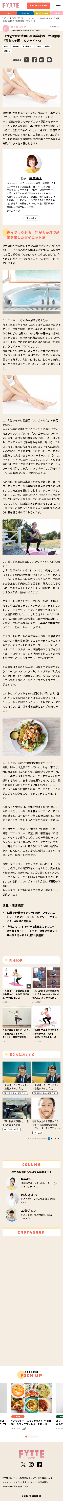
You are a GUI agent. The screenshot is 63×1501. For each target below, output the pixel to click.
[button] (26, 1437)
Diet (8, 13)
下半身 (16, 46)
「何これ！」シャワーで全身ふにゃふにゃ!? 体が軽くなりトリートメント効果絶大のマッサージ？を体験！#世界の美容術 (32, 931)
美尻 (39, 46)
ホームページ (13, 210)
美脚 (48, 46)
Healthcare (42, 13)
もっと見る (31, 218)
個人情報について (45, 1478)
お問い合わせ (8, 1486)
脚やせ (7, 51)
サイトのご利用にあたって (25, 1478)
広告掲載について (46, 1482)
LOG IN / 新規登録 (38, 5)
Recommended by (37, 1138)
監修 (26, 1486)
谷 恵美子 (35, 178)
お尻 (7, 46)
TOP (4, 18)
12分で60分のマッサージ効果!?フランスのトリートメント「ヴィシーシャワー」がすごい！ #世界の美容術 (32, 917)
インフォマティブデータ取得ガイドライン (20, 1482)
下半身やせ (28, 46)
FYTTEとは (7, 1478)
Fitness (25, 13)
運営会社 (19, 1486)
